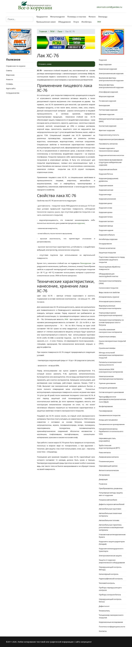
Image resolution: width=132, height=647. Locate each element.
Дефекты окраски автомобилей (111, 504)
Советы (9, 70)
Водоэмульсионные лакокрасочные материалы (110, 307)
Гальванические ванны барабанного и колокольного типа (111, 431)
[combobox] (19, 19)
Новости (9, 79)
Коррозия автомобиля (108, 169)
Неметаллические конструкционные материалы (111, 377)
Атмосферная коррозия (108, 92)
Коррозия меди (105, 194)
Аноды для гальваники (108, 420)
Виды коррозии (105, 64)
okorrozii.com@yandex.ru (109, 7)
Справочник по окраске (15, 66)
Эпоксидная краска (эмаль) (110, 301)
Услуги (76, 22)
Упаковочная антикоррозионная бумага (112, 535)
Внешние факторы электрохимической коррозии (111, 86)
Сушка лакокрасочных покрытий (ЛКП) (112, 342)
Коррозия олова (105, 208)
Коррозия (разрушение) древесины (108, 179)
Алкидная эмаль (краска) (109, 297)
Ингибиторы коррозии (108, 239)
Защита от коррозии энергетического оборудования (112, 561)
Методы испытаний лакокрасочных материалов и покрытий (111, 355)
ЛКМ (99, 22)
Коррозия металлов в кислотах (111, 155)
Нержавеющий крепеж (108, 466)
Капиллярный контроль (108, 574)
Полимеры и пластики (76, 17)
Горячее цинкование (107, 383)
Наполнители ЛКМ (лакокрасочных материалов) (111, 370)
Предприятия (42, 17)
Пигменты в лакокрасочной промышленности (110, 363)
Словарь (9, 84)
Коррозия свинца (106, 226)
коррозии (81, 223)
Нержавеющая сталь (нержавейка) (107, 439)
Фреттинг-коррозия (107, 130)
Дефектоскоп (104, 606)
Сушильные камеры (107, 348)
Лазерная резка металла (109, 457)
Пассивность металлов (108, 144)
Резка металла (105, 452)
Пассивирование (105, 411)
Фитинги (92, 17)
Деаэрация (103, 479)
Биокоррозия (104, 105)
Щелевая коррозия (106, 114)
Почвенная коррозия (107, 101)
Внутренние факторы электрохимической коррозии (111, 79)
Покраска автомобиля (108, 500)
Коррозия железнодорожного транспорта (111, 549)
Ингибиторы (86, 22)
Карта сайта (10, 88)
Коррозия (103, 60)
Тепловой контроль (107, 583)
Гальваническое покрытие (109, 415)
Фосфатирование (106, 406)
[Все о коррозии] (35, 6)
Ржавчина (103, 484)
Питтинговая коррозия (108, 110)
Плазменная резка (106, 461)
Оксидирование (105, 243)
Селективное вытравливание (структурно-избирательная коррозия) (110, 162)
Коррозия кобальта (107, 235)
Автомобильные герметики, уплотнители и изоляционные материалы (111, 527)
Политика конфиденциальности (112, 626)
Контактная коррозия (107, 126)
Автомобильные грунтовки (110, 509)
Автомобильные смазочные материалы (110, 514)
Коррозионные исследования (111, 622)
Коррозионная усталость (109, 135)
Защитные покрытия (107, 252)
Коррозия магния (106, 190)
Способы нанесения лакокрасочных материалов (110, 330)
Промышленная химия (46, 22)
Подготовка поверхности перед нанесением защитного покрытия (112, 259)
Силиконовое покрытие (108, 288)
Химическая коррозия (108, 69)
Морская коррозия (106, 96)
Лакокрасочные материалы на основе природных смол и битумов (111, 322)
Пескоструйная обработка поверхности (109, 268)
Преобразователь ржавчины (110, 488)
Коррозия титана (106, 217)
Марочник (10, 75)
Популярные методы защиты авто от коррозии (111, 494)
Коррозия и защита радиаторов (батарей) (112, 542)
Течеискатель (104, 611)
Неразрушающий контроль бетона (110, 600)
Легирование (104, 475)
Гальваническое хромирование (112, 424)
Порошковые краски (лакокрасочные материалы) (110, 314)
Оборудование (64, 22)
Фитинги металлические (109, 470)
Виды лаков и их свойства (109, 292)
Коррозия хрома (105, 212)
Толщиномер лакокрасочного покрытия (111, 616)
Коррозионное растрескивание (111, 139)
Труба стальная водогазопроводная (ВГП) (109, 446)
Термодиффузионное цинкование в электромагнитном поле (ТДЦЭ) (112, 399)
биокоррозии (85, 263)
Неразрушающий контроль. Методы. (110, 568)
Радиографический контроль (111, 578)
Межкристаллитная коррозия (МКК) (111, 120)
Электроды (102, 17)
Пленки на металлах (107, 248)
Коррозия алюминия (107, 199)
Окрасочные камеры (107, 336)
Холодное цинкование (108, 388)
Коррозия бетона (106, 174)
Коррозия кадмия (106, 230)
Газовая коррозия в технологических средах (109, 149)
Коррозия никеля (106, 185)
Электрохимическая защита (110, 555)
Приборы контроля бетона (110, 594)
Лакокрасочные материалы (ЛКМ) (110, 282)
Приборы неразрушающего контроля (110, 588)
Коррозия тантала (106, 221)
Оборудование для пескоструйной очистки (108, 275)
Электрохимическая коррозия (111, 73)
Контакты (103, 631)
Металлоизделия (57, 17)
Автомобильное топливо (109, 520)
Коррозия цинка (105, 203)
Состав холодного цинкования (111, 392)
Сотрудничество (12, 93)
